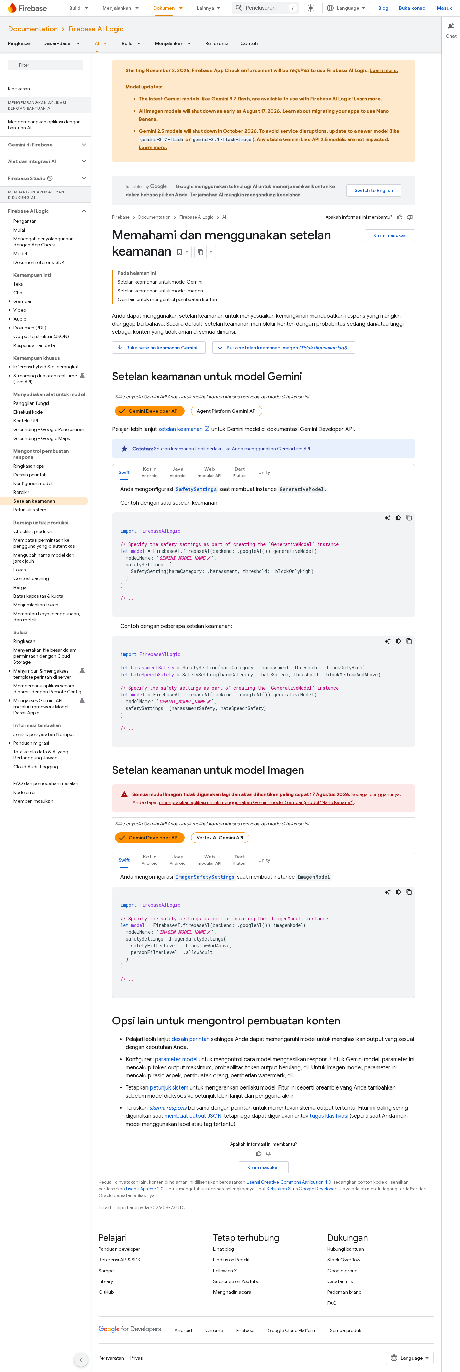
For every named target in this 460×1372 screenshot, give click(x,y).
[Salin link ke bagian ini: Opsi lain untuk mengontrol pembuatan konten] (347, 1022)
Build (74, 8)
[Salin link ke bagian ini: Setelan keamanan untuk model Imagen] (311, 771)
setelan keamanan (180, 429)
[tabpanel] (263, 616)
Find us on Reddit (231, 1260)
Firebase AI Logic (95, 29)
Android (183, 1330)
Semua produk (345, 1330)
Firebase (121, 217)
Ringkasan (19, 43)
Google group (342, 1270)
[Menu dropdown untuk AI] (107, 43)
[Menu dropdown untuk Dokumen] (183, 8)
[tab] (124, 472)
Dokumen (164, 8)
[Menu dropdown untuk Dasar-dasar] (80, 43)
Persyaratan (111, 1358)
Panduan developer (119, 1249)
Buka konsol (412, 8)
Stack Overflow (343, 1260)
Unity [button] (264, 472)
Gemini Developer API (154, 411)
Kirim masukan (389, 235)
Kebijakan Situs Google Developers (302, 1189)
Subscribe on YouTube (236, 1281)
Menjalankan (117, 8)
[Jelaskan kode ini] (387, 517)
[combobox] (265, 8)
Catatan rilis (340, 1281)
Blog (383, 8)
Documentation (33, 29)
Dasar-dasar (57, 43)
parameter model (176, 1059)
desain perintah (191, 1039)
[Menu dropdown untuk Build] (88, 8)
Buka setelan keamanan (157, 347)
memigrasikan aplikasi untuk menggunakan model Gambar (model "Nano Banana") (256, 802)
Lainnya (205, 8)
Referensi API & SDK (119, 1260)
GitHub (106, 1292)
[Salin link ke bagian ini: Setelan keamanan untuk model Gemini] (309, 377)
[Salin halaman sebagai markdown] (201, 252)
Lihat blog (223, 1249)
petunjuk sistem (169, 1087)
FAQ (332, 1303)
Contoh (249, 43)
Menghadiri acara (232, 1292)
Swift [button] (124, 472)
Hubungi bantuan (345, 1249)
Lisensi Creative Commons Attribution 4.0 (289, 1182)
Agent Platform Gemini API (227, 411)
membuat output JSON (193, 1116)
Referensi (216, 43)
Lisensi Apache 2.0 (145, 1189)
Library (106, 1281)
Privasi (136, 1358)
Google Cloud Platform (292, 1330)
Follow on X (225, 1270)
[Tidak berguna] (410, 217)
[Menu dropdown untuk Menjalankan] (139, 8)
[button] (40, 144)
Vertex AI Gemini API (220, 838)
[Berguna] (400, 217)
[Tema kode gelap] (398, 517)
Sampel (107, 1270)
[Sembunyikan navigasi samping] (81, 1360)
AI (97, 43)
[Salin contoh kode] (409, 517)
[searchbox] (45, 65)
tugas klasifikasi (329, 1116)
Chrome (214, 1330)
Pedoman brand (344, 1292)
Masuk (444, 8)
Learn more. (384, 70)
